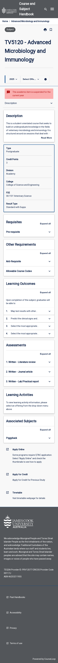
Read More (46, 138)
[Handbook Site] (9, 11)
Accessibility (15, 612)
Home (5, 21)
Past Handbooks (17, 597)
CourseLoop (50, 659)
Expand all (45, 223)
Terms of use (16, 643)
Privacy (13, 628)
